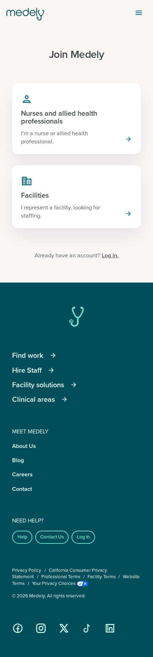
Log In (83, 536)
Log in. (110, 255)
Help (22, 536)
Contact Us (52, 536)
